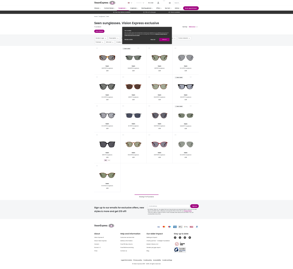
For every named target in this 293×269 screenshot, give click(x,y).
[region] (147, 35)
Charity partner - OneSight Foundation (158, 241)
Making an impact (151, 237)
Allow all (164, 39)
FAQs (95, 251)
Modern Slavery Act (152, 244)
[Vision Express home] (105, 225)
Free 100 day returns (126, 244)
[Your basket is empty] (170, 3)
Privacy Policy (188, 211)
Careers (96, 244)
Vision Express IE (99, 237)
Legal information (126, 260)
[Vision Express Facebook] (175, 237)
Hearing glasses (146, 8)
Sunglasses (122, 8)
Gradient (119, 42)
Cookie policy (147, 260)
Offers (158, 8)
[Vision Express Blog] (190, 237)
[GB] (130, 3)
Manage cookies (129, 39)
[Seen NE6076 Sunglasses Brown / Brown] (108, 160)
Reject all (153, 39)
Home (96, 16)
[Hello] (140, 3)
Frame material (183, 38)
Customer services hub (127, 237)
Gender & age (100, 38)
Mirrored (108, 42)
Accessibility (157, 260)
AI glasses (133, 8)
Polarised (98, 42)
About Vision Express (100, 241)
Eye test (167, 8)
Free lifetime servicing (127, 247)
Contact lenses (109, 8)
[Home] (104, 3)
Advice (177, 8)
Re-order (150, 3)
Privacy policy (137, 260)
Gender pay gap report (153, 247)
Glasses (96, 8)
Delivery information (126, 241)
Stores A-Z (97, 247)
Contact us (123, 251)
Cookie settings (167, 260)
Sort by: (185, 27)
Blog (147, 251)
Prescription (112, 38)
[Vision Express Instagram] (185, 237)
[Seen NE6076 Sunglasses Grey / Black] (105, 160)
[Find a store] (158, 3)
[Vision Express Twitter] (180, 237)
